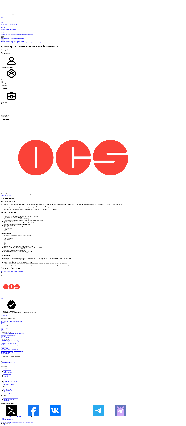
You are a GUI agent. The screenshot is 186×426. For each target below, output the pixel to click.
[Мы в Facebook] (33, 415)
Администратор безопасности (8, 273)
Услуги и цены (7, 370)
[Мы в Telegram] (99, 415)
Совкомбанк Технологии (7, 351)
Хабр (2, 424)
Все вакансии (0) (9, 195)
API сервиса (6, 391)
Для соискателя (7, 389)
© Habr (2, 418)
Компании (28, 42)
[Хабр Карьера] (6, 14)
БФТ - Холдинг (4, 347)
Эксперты (23, 42)
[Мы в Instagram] (77, 415)
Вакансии (3, 42)
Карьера (8, 424)
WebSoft (3, 322)
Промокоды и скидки (8, 384)
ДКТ (2, 328)
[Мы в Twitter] (11, 415)
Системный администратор (7, 326)
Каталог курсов (7, 374)
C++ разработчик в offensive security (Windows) (12, 333)
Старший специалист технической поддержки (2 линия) (14, 345)
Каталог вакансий (7, 372)
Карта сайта (6, 375)
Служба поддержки (8, 393)
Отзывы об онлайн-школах (10, 381)
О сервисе (6, 368)
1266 (10, 416)
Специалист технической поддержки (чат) (11, 321)
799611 (19, 416)
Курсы (11, 424)
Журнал (42, 42)
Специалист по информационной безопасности (12, 271)
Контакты (5, 376)
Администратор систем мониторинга (10, 340)
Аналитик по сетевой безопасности (9, 349)
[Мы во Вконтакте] (55, 415)
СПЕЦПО (3, 335)
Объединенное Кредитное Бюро (9, 341)
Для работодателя (7, 390)
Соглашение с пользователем (10, 398)
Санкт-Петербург (11, 335)
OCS (147, 192)
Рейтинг (33, 42)
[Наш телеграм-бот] (120, 415)
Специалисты (8, 42)
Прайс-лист (6, 400)
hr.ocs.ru (3, 195)
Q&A (4, 424)
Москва (6, 328)
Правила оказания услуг (9, 399)
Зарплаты (38, 42)
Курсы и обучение (16, 42)
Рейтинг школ (6, 382)
